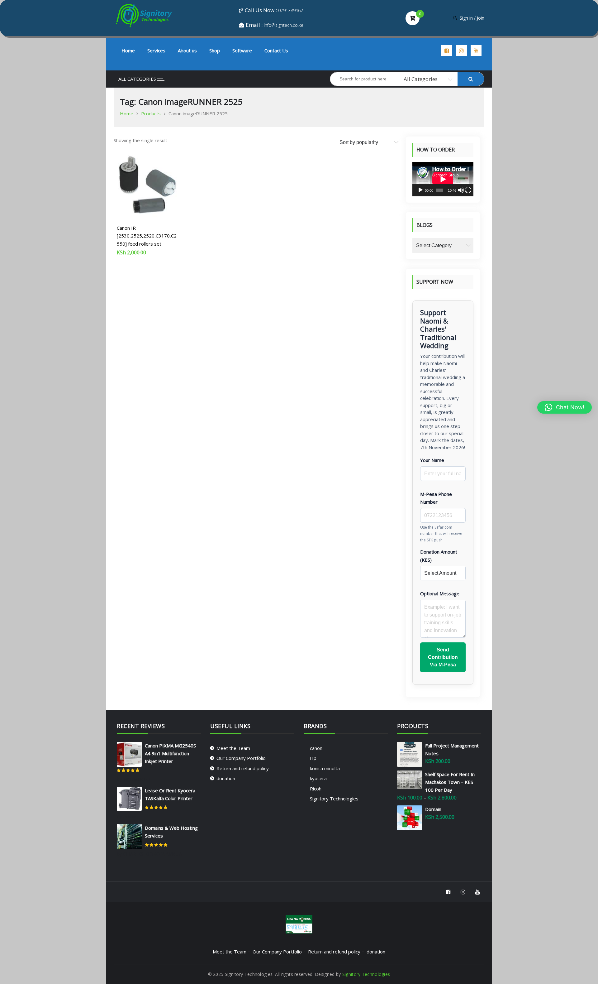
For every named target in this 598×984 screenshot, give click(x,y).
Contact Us (276, 50)
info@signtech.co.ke (283, 25)
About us (187, 50)
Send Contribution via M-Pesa (443, 657)
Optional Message (439, 593)
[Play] (420, 190)
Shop (214, 50)
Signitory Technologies (334, 798)
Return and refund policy (242, 768)
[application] (442, 179)
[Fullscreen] (468, 190)
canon (316, 748)
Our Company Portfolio (241, 758)
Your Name (432, 460)
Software (242, 50)
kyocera (318, 778)
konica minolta (325, 768)
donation (225, 778)
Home (128, 50)
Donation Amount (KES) (438, 556)
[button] (564, 407)
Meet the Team (233, 748)
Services (156, 50)
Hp (313, 758)
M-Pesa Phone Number (436, 498)
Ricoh (315, 788)
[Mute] (461, 190)
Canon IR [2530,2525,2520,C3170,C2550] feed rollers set (147, 236)
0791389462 (290, 10)
